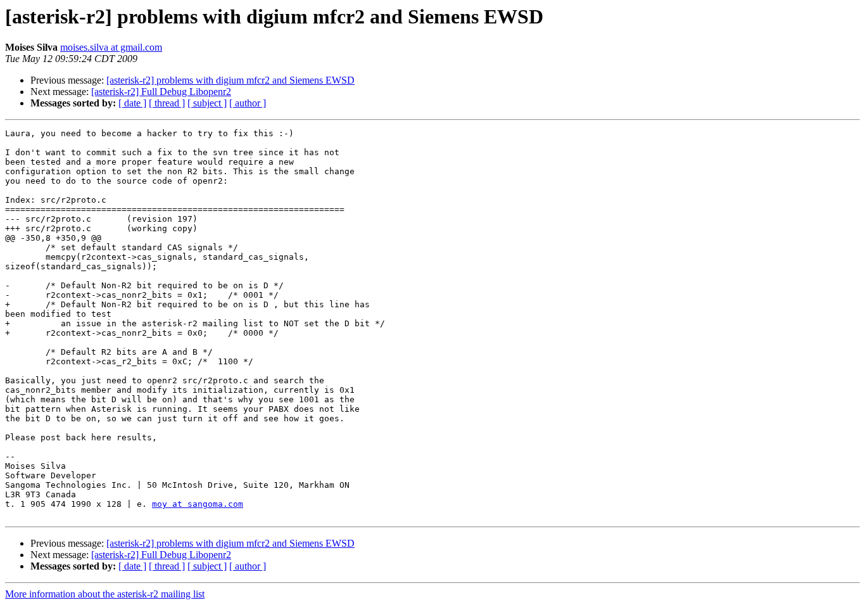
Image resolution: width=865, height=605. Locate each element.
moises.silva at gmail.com (111, 47)
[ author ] (247, 103)
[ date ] (132, 103)
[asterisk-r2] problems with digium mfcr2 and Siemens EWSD (230, 80)
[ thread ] (167, 103)
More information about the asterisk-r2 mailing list (105, 594)
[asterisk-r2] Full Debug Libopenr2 (161, 91)
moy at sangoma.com (197, 504)
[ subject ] (207, 103)
